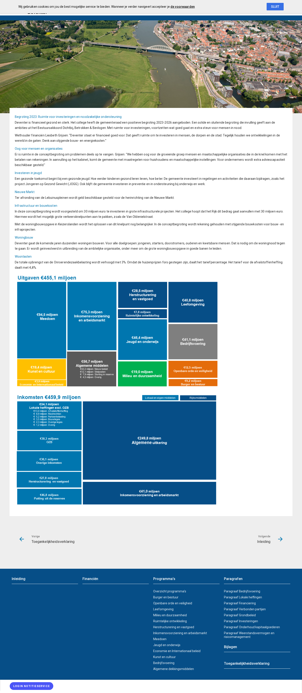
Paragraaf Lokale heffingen (243, 597)
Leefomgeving (163, 609)
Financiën (90, 579)
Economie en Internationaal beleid (177, 651)
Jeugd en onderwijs (166, 645)
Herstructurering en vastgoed (173, 627)
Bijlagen (230, 647)
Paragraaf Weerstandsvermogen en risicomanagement (249, 635)
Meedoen (159, 639)
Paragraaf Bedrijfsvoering (242, 591)
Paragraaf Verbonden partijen (245, 609)
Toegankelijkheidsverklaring (247, 663)
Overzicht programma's (169, 591)
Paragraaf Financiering (240, 603)
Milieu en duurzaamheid (170, 615)
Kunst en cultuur (164, 657)
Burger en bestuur (165, 597)
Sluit (275, 6)
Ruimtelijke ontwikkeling (170, 621)
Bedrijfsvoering (163, 663)
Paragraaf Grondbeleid (240, 615)
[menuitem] (151, 685)
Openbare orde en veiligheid (172, 603)
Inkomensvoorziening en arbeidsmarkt (180, 633)
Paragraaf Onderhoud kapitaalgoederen (252, 627)
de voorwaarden (182, 6)
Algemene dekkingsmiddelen (173, 669)
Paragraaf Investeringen (241, 621)
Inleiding (18, 579)
